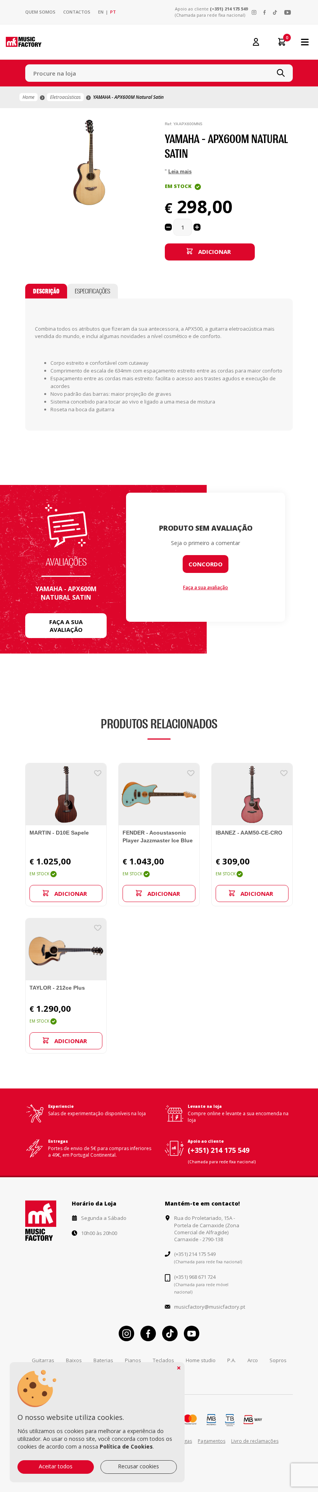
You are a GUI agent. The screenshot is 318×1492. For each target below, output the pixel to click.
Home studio (201, 1360)
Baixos (74, 1360)
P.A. (231, 1360)
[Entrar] (256, 41)
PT (113, 12)
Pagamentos (211, 1441)
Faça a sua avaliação (66, 625)
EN (101, 12)
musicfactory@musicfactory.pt (209, 1306)
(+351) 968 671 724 (195, 1276)
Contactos (76, 12)
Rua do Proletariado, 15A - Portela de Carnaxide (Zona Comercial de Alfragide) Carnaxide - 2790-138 (206, 1228)
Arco (252, 1360)
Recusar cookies (138, 1466)
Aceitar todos (56, 1466)
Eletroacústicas (65, 97)
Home (28, 97)
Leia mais (180, 171)
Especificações (92, 291)
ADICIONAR (214, 251)
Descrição (46, 291)
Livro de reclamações (254, 1441)
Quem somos (40, 12)
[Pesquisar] (281, 73)
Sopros (278, 1360)
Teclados (163, 1360)
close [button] (179, 1368)
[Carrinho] (278, 42)
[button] (146, 127)
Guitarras (43, 1360)
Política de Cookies (126, 1446)
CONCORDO (205, 564)
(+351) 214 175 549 (229, 9)
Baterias (103, 1360)
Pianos (133, 1360)
